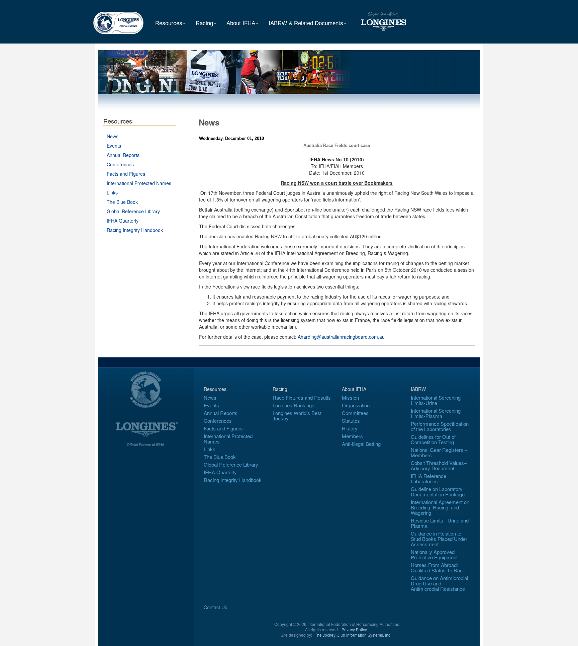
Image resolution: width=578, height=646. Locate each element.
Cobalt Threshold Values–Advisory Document (439, 465)
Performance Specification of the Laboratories (440, 426)
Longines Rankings (293, 405)
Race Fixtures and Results (302, 397)
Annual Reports (123, 155)
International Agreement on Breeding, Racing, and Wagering (440, 507)
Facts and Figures (126, 173)
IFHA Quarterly (122, 220)
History (350, 428)
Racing (204, 23)
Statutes (351, 420)
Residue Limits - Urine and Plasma (440, 523)
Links (112, 192)
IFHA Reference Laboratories (428, 478)
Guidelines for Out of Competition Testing (433, 439)
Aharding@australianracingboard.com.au (341, 336)
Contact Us (215, 607)
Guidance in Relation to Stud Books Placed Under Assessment (439, 539)
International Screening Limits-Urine (436, 400)
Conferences (120, 164)
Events (114, 145)
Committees (355, 412)
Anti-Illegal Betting (361, 443)
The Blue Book (122, 201)
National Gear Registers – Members (439, 452)
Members (352, 435)
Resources (168, 23)
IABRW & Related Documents (306, 23)
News (112, 136)
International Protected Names (139, 183)
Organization (356, 405)
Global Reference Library (133, 211)
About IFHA (240, 23)
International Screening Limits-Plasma (436, 413)
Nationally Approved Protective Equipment (434, 554)
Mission (350, 397)
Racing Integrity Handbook (135, 230)
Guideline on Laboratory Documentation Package (438, 491)
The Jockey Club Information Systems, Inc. (353, 635)
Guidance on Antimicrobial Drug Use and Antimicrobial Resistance (439, 583)
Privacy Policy (354, 629)
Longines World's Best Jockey (297, 415)
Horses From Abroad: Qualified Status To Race (438, 567)
